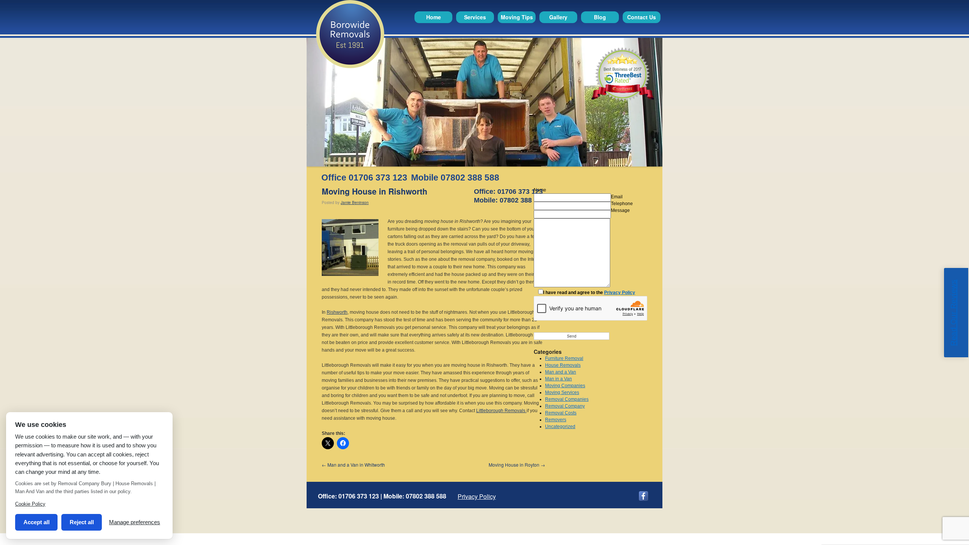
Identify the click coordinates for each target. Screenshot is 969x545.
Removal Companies (567, 399)
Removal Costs (560, 413)
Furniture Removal (564, 358)
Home (433, 17)
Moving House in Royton (517, 464)
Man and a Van (560, 372)
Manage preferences (134, 522)
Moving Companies (565, 385)
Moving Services (562, 392)
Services (475, 17)
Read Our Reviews (953, 313)
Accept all (36, 522)
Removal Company (565, 406)
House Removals (563, 365)
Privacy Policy (619, 292)
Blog (600, 17)
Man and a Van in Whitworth (353, 464)
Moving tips (517, 17)
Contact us (641, 17)
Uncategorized (560, 426)
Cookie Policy (30, 504)
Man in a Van (558, 379)
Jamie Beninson (355, 202)
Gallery (558, 17)
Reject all (82, 522)
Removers (555, 419)
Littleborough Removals (501, 410)
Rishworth (337, 312)
